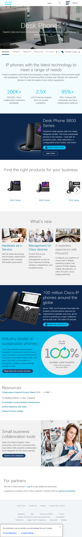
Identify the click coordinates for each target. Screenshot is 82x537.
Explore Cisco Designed (13, 456)
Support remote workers (12, 411)
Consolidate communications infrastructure (21, 402)
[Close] (60, 527)
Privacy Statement (9, 533)
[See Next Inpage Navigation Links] (55, 52)
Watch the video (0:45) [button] (57, 324)
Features (27, 52)
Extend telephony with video (14, 407)
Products (16, 52)
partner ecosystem (67, 491)
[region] (31, 530)
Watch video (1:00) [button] (56, 147)
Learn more (50, 153)
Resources (38, 52)
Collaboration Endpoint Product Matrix (19, 392)
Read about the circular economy (17, 371)
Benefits (5, 52)
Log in (29, 487)
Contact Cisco (71, 52)
